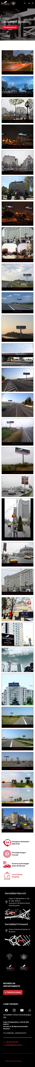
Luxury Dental (17, 874)
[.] (29, 3)
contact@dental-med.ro (13, 1045)
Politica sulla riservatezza (13, 1061)
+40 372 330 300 (11, 1042)
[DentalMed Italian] (8, 3)
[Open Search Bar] (24, 3)
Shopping (15, 877)
